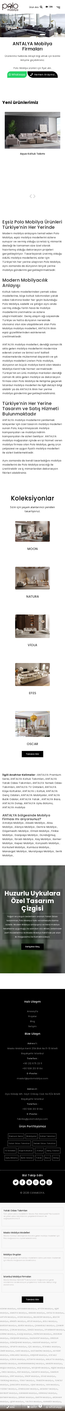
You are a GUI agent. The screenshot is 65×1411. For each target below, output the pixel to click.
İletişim (32, 1026)
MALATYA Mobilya (55, 1359)
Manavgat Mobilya (14, 851)
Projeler (32, 1016)
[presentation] (30, 196)
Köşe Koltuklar (25, 1150)
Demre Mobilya (46, 827)
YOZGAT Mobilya (8, 1389)
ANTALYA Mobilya (55, 1312)
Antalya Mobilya (13, 823)
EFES (32, 693)
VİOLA (32, 645)
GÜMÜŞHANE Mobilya (20, 1342)
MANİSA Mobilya (8, 1363)
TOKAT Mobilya (27, 1380)
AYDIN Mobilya (24, 1317)
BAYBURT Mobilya (9, 1393)
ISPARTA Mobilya (18, 1346)
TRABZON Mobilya (44, 1380)
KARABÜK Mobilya (52, 1401)
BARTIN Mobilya (43, 1397)
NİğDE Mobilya (58, 1367)
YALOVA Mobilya (33, 1401)
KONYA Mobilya (17, 1359)
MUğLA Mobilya (8, 1367)
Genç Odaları (53, 1150)
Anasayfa (32, 1011)
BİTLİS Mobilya (34, 1321)
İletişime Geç (32, 946)
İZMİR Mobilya (7, 1351)
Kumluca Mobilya (38, 847)
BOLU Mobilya (50, 1321)
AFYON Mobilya (45, 1308)
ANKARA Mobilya (36, 1312)
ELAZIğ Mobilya (24, 1334)
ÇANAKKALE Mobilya (45, 1325)
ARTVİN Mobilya (8, 1317)
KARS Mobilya (22, 1351)
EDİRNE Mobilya (8, 1334)
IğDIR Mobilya (17, 1401)
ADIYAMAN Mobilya (26, 1308)
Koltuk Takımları (47, 1136)
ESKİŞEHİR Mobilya (19, 1338)
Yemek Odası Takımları (44, 1143)
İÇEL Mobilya (34, 1346)
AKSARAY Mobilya (49, 1389)
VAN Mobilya (52, 1384)
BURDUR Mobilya (8, 1325)
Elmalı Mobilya (40, 831)
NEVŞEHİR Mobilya (40, 1367)
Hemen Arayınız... (45, 74)
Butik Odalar (27, 1158)
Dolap (56, 1158)
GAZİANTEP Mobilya (39, 1338)
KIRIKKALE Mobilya (47, 1393)
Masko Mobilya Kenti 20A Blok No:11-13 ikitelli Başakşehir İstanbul (32, 1048)
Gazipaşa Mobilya (26, 835)
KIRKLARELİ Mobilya (19, 1355)
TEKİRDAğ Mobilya (9, 1380)
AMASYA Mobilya (18, 1312)
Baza (47, 1158)
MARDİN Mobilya (54, 1363)
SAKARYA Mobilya (40, 1372)
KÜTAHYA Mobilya (35, 1359)
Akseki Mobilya (35, 823)
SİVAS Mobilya (48, 1376)
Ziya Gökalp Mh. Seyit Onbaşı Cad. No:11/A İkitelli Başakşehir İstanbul (32, 1094)
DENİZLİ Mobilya (35, 1329)
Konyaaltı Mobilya (47, 843)
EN (51, 6)
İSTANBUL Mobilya (51, 1346)
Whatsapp (18, 74)
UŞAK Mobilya (37, 1384)
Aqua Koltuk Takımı (32, 153)
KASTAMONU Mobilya (41, 1351)
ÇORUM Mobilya (18, 1329)
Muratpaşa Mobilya (41, 851)
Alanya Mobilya (25, 827)
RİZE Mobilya (23, 1372)
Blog (32, 1021)
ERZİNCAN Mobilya (42, 1334)
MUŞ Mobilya (23, 1367)
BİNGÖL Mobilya (18, 1321)
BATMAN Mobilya (8, 1397)
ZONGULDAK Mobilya (28, 1389)
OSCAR (32, 744)
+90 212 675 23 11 (32, 1063)
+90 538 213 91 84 (32, 1068)
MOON (32, 549)
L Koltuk (39, 1150)
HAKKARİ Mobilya (40, 1342)
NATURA (32, 596)
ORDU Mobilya (8, 1372)
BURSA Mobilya (25, 1325)
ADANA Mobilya (8, 1308)
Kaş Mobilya (43, 839)
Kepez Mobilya (24, 843)
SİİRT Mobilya (16, 1376)
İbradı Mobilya (24, 839)
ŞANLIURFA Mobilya (19, 1384)
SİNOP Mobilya (32, 1376)
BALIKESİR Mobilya (42, 1317)
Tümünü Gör (32, 754)
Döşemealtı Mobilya (15, 831)
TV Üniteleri (10, 1150)
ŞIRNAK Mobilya (26, 1397)
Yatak (39, 1158)
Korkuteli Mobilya (14, 847)
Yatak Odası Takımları (19, 1143)
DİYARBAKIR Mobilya (54, 1329)
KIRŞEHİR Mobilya (38, 1355)
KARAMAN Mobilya (28, 1393)
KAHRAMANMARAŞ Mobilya (31, 1363)
